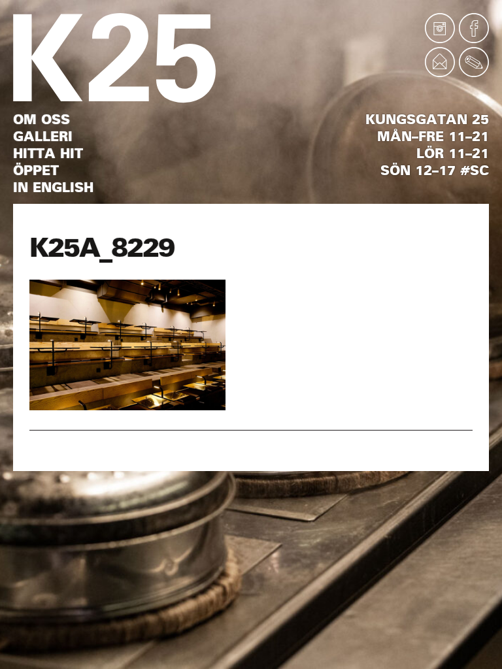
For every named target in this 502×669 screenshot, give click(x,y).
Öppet (36, 170)
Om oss (41, 119)
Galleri (43, 136)
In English (53, 187)
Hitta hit (48, 153)
